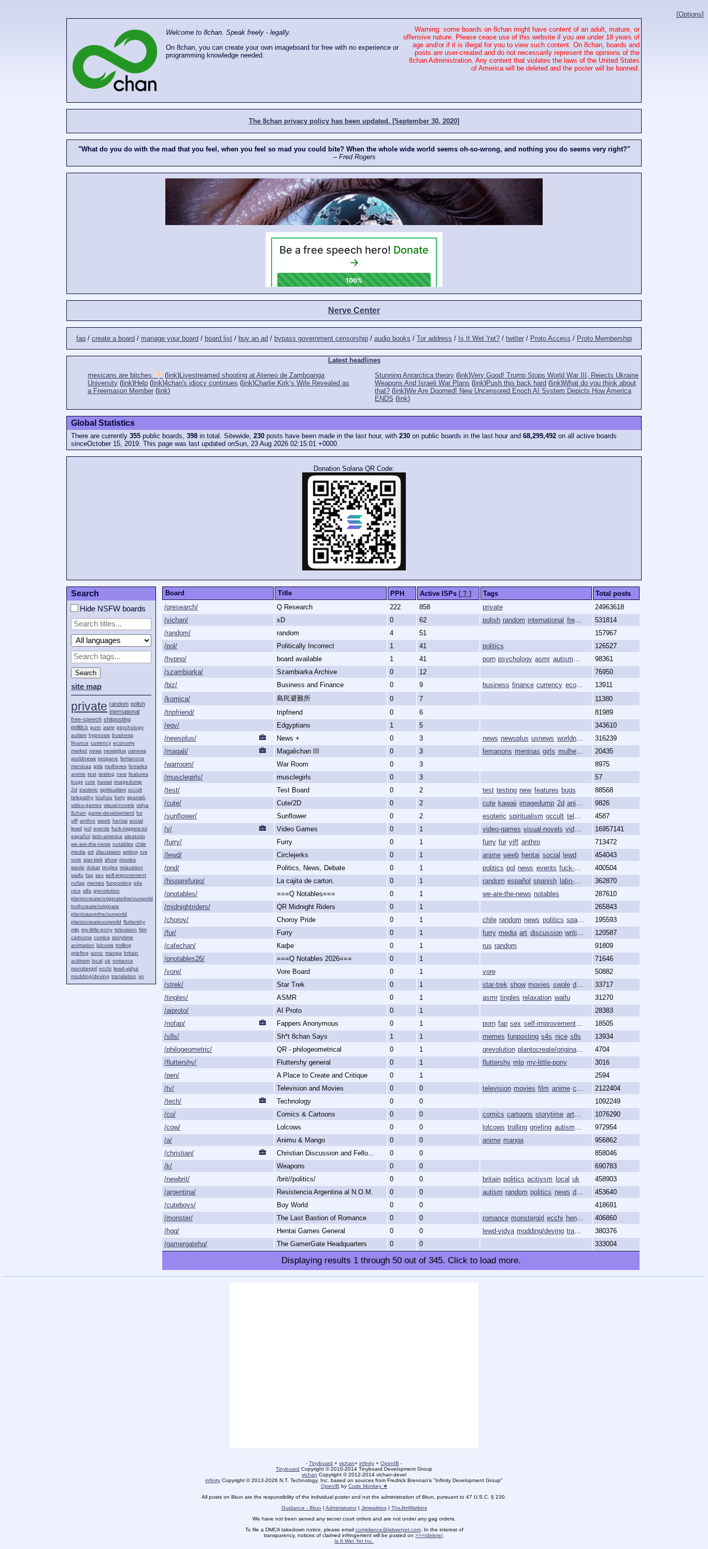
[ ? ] (465, 593)
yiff (74, 821)
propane (108, 758)
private (89, 706)
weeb (103, 821)
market (79, 750)
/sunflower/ (180, 816)
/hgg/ (171, 1231)
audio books (392, 338)
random (119, 704)
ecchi (105, 968)
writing (130, 852)
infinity (366, 1463)
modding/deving (90, 976)
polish (138, 704)
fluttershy (134, 922)
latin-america (107, 836)
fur (139, 813)
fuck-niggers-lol (129, 828)
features (138, 774)
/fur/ (170, 933)
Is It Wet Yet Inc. (354, 1541)
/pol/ (170, 646)
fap (89, 875)
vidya (142, 805)
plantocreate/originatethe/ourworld (112, 898)
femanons (132, 758)
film (143, 929)
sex (99, 875)
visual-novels (119, 805)
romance (122, 961)
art (91, 852)
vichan (347, 1463)
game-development (111, 813)
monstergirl (84, 968)
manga (113, 953)
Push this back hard (516, 383)
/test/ (172, 790)
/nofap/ (174, 1023)
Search (85, 673)
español (80, 836)
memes (95, 883)
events (101, 828)
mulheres (115, 766)
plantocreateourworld (96, 922)
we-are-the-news (90, 844)
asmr (109, 727)
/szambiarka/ (183, 672)
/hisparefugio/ (184, 881)
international (124, 711)
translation (123, 976)
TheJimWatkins (409, 1508)
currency (101, 743)
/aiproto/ (176, 1010)
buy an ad (253, 338)
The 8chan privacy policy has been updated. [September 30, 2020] (354, 121)
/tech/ (172, 1101)
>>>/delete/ (429, 1535)
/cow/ (172, 1127)
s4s (138, 883)
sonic (97, 953)
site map (86, 686)
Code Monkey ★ (368, 1486)
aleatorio (134, 836)
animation (82, 945)
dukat (93, 867)
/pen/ (171, 1075)
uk (107, 961)
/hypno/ (175, 659)
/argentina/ (180, 1192)
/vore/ (172, 971)
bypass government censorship (321, 338)
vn (141, 976)
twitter (515, 338)
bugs (77, 782)
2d (74, 789)
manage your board (170, 338)
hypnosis (99, 735)
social (136, 821)
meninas (81, 766)
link (172, 375)
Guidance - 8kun (301, 1508)
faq (81, 338)
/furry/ (173, 842)
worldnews (83, 758)
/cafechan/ (180, 946)
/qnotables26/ (184, 958)
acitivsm (80, 961)
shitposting (117, 719)
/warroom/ (179, 764)
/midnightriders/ (187, 907)
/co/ (170, 1114)
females (138, 766)
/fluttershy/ (180, 1062)
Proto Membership (604, 338)
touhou (103, 797)
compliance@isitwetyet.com (388, 1529)
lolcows (105, 945)
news (95, 750)
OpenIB (389, 1463)
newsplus (115, 750)
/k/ (168, 1166)
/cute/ (172, 803)
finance (80, 743)
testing (106, 774)
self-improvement (126, 875)
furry (120, 797)
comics (102, 937)
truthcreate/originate (95, 906)
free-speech (86, 719)
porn (95, 727)
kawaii (104, 782)
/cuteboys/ (180, 1205)
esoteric (88, 789)
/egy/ (171, 725)
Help (141, 383)
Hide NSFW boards (112, 609)
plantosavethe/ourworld (99, 914)
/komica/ (177, 699)
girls (98, 766)
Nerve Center (354, 310)
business (122, 735)
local (97, 961)
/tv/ (169, 1088)
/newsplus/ (180, 738)
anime (78, 774)
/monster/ (178, 1218)
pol (87, 828)
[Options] (690, 14)
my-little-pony (96, 929)
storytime (122, 937)
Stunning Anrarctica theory (414, 375)
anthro (87, 821)
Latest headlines (354, 360)
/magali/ (176, 751)
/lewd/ (173, 855)
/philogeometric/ (188, 1049)
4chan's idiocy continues (201, 383)
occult (135, 789)
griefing (80, 953)
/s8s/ (171, 1036)
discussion (108, 852)
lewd (76, 828)
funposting (119, 883)
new (121, 774)
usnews (137, 750)
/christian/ (179, 1153)
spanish (136, 797)
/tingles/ (176, 997)
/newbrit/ (177, 1179)
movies (127, 859)
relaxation (131, 867)
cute (90, 782)
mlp (75, 929)
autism (79, 735)
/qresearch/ (181, 607)
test (92, 774)
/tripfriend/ (179, 712)
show (111, 859)
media (78, 852)
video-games (86, 805)
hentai (120, 821)
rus (143, 852)
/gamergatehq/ (185, 1244)
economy (124, 743)
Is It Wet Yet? (479, 338)
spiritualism (113, 789)
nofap (78, 883)
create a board (113, 338)
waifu (77, 875)
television (126, 929)
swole (77, 867)
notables (122, 844)
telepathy (82, 797)
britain (131, 953)
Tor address (434, 338)
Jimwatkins (374, 1508)
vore (76, 859)
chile (140, 844)
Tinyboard (321, 1463)
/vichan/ (176, 620)
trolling (123, 945)
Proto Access (550, 338)
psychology (130, 727)
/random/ (177, 633)
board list (218, 338)
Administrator (341, 1508)
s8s (87, 891)
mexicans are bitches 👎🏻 (125, 375)
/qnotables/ (180, 894)
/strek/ (173, 984)
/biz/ (170, 685)
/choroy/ (176, 920)
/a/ (168, 1140)
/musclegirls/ (183, 777)
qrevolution (106, 891)
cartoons (81, 937)
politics (79, 727)
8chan (78, 813)
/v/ (168, 829)
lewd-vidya (126, 968)
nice (76, 891)
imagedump (128, 782)
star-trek (93, 859)
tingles (110, 867)
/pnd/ (171, 868)
